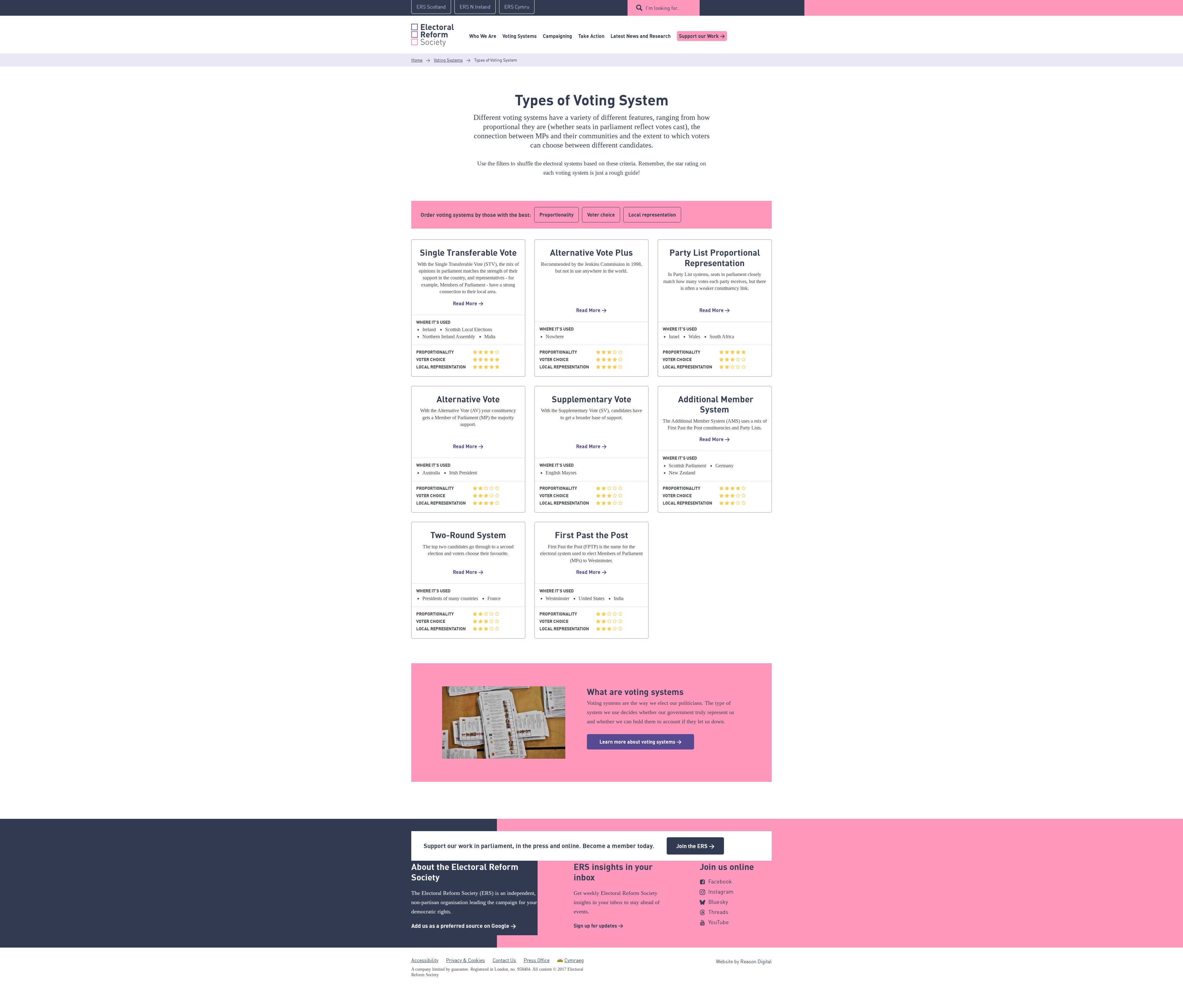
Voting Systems (519, 36)
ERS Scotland (431, 7)
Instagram (721, 891)
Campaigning (557, 36)
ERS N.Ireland (475, 7)
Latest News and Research (641, 36)
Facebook (720, 881)
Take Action (591, 36)
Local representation (652, 215)
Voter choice (601, 215)
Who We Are (482, 36)
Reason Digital (756, 961)
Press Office (537, 960)
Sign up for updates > (598, 926)
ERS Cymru (516, 7)
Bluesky (718, 901)
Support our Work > (702, 36)
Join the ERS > (695, 846)
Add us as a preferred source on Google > (463, 925)
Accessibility (424, 960)
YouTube (718, 922)
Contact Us (504, 960)
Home (416, 60)
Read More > (468, 303)
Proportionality (556, 215)
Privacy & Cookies (465, 960)
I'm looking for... (663, 8)
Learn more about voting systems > (640, 742)
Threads (718, 911)
